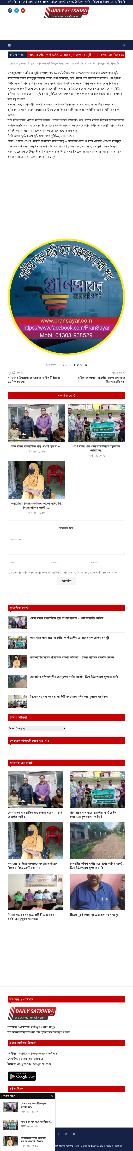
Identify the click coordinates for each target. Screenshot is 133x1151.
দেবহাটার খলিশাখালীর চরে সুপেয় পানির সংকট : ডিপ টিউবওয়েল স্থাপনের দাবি (74, 677)
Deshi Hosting (114, 1146)
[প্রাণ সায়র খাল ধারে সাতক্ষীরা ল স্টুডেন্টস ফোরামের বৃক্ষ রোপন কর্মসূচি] (96, 423)
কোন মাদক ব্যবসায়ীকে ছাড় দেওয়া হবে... (33, 1105)
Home (11, 63)
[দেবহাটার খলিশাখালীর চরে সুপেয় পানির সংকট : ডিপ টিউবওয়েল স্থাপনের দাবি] (17, 681)
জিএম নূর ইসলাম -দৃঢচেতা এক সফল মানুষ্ (94, 915)
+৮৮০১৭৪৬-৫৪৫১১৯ (31, 1058)
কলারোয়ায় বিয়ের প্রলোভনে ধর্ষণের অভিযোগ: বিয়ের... (33, 1140)
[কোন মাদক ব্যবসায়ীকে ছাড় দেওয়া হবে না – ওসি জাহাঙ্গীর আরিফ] (36, 423)
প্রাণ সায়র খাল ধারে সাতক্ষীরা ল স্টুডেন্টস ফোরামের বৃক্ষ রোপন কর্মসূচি (69, 638)
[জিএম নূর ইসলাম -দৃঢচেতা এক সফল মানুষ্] (97, 892)
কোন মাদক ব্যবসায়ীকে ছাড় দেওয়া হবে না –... (36, 446)
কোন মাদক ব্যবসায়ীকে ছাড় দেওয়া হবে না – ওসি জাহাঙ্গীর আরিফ (66, 618)
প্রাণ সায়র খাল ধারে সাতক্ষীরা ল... (36, 1121)
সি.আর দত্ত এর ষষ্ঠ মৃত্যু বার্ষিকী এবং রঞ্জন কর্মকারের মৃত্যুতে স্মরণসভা (69, 696)
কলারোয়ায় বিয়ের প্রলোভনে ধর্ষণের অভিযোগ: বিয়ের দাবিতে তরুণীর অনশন (72, 657)
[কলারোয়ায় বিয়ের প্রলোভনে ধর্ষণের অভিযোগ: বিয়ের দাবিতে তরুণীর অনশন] (36, 480)
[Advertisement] (66, 30)
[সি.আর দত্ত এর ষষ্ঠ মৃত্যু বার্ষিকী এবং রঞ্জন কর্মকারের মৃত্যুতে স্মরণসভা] (17, 701)
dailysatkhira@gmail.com (34, 1064)
